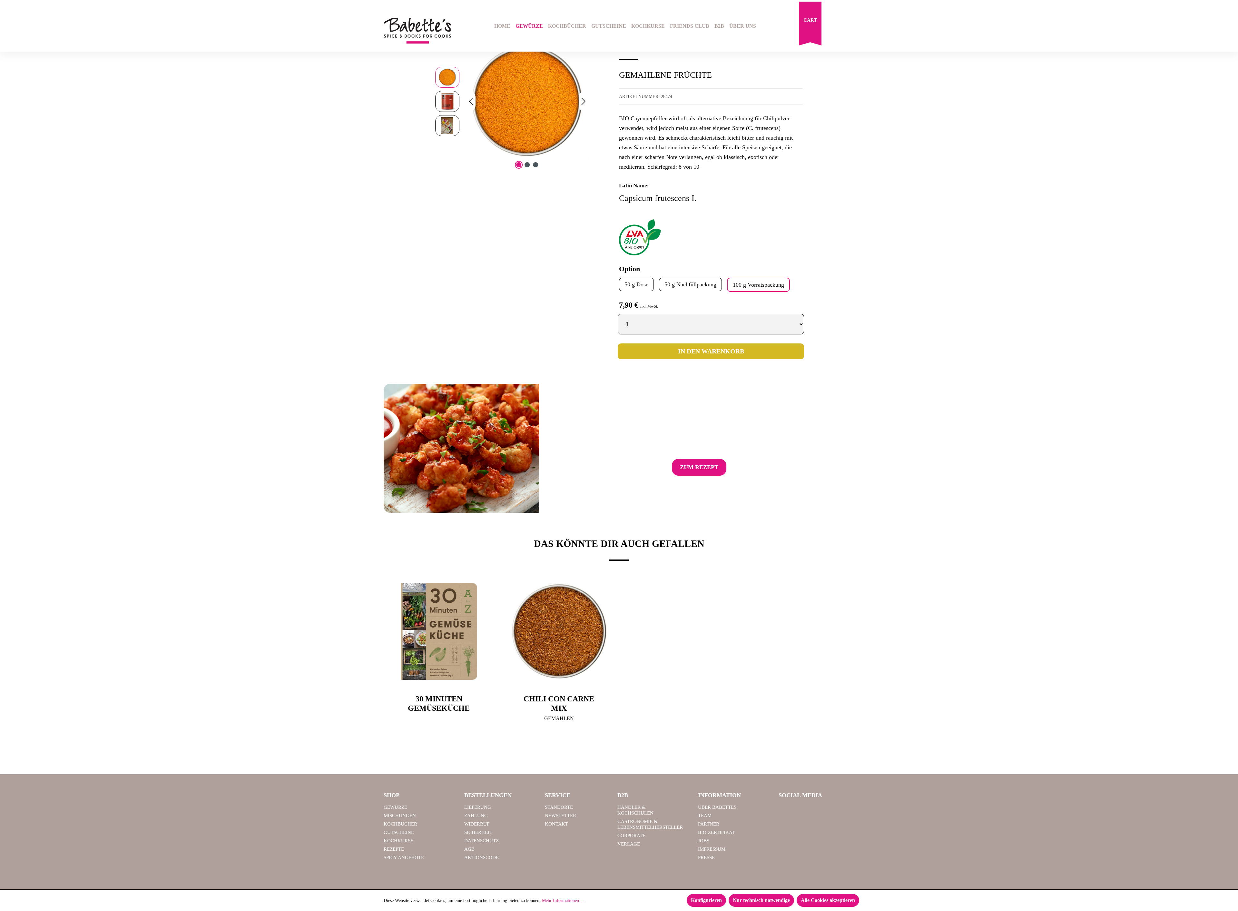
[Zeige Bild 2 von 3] (527, 164)
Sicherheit (478, 832)
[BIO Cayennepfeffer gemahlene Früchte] (527, 101)
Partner (708, 824)
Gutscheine (399, 832)
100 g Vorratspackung (758, 285)
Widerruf (476, 824)
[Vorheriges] (471, 101)
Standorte (559, 807)
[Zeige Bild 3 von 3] (535, 164)
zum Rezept (699, 467)
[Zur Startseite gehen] (417, 31)
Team (705, 815)
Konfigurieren (706, 900)
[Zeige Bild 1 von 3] (518, 164)
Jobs (703, 840)
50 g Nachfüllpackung (690, 284)
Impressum (711, 849)
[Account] (850, 27)
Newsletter (560, 815)
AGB (469, 849)
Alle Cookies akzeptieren (828, 900)
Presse (706, 857)
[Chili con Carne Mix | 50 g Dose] (559, 631)
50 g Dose (636, 284)
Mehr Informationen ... (563, 900)
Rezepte (394, 849)
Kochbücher (400, 824)
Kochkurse (398, 840)
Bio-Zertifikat (716, 832)
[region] (512, 101)
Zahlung (476, 815)
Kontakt (556, 824)
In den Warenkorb (711, 351)
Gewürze (395, 807)
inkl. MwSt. (649, 306)
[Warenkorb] (810, 25)
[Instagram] (802, 810)
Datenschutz (481, 840)
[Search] (834, 27)
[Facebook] (786, 810)
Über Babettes (717, 807)
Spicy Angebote (404, 857)
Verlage (628, 844)
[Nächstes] (583, 101)
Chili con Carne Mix (559, 703)
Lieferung (477, 807)
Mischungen (400, 815)
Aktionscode (481, 857)
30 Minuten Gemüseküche (439, 703)
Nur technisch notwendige (761, 900)
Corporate (631, 835)
